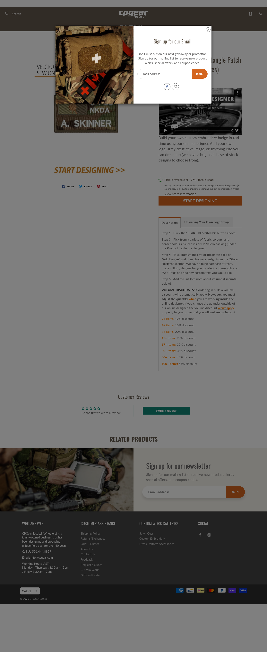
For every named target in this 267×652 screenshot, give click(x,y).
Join (200, 74)
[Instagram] (175, 86)
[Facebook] (167, 86)
